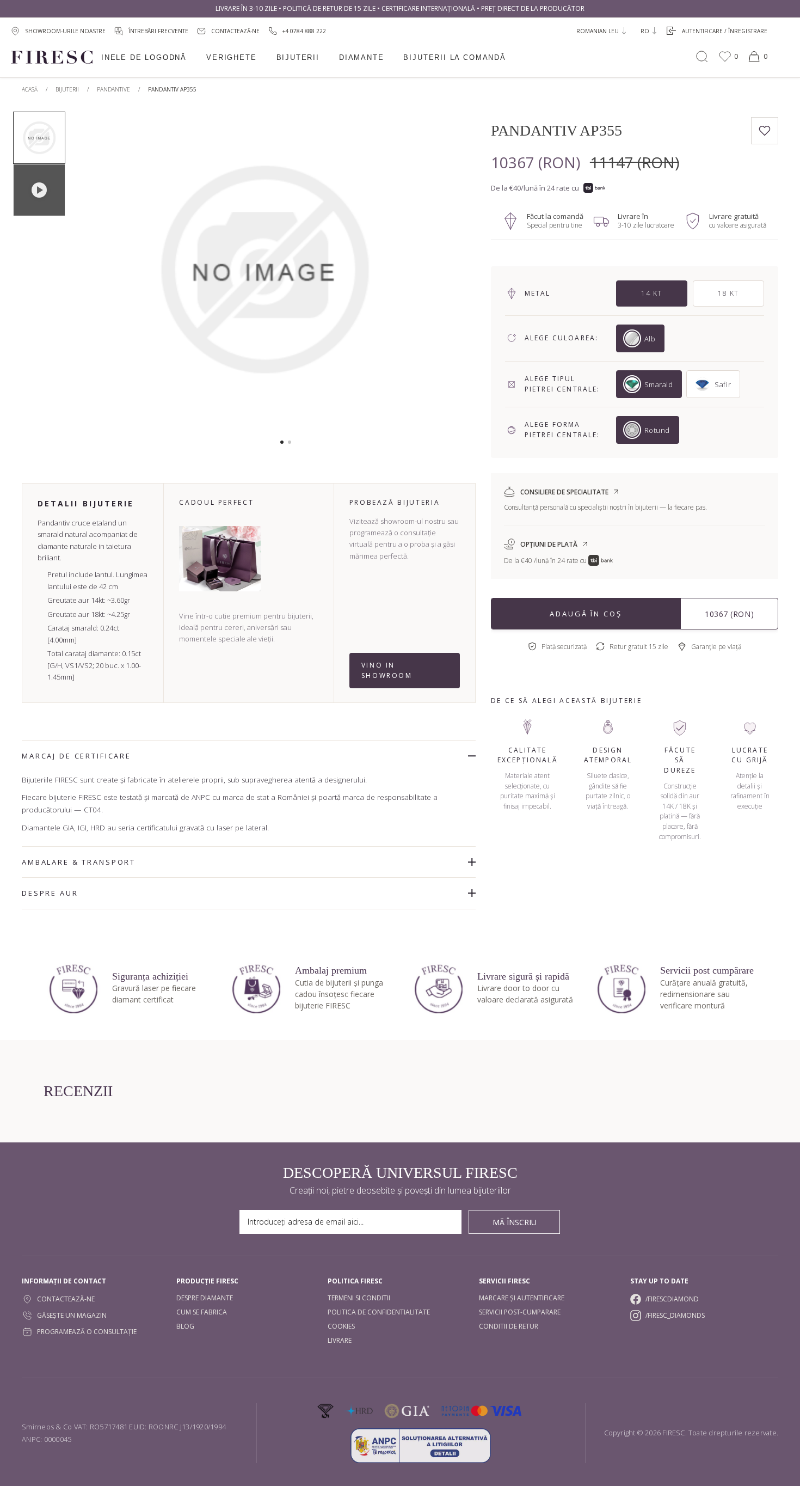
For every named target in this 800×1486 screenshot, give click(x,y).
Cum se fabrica (201, 1312)
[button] (282, 442)
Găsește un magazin (72, 1315)
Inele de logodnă (144, 57)
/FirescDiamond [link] (672, 1299)
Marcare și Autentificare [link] (521, 1297)
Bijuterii (297, 57)
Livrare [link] (340, 1340)
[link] (297, 31)
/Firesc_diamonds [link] (675, 1315)
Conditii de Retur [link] (508, 1326)
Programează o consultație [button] (87, 1331)
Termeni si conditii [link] (359, 1297)
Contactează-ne (66, 1299)
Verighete (231, 57)
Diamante (361, 57)
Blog (185, 1326)
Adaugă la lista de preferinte (764, 130)
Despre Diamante (204, 1297)
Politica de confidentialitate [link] (379, 1312)
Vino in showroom (387, 670)
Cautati (702, 56)
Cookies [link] (341, 1326)
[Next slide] (435, 275)
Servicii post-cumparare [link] (520, 1312)
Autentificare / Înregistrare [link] (724, 31)
